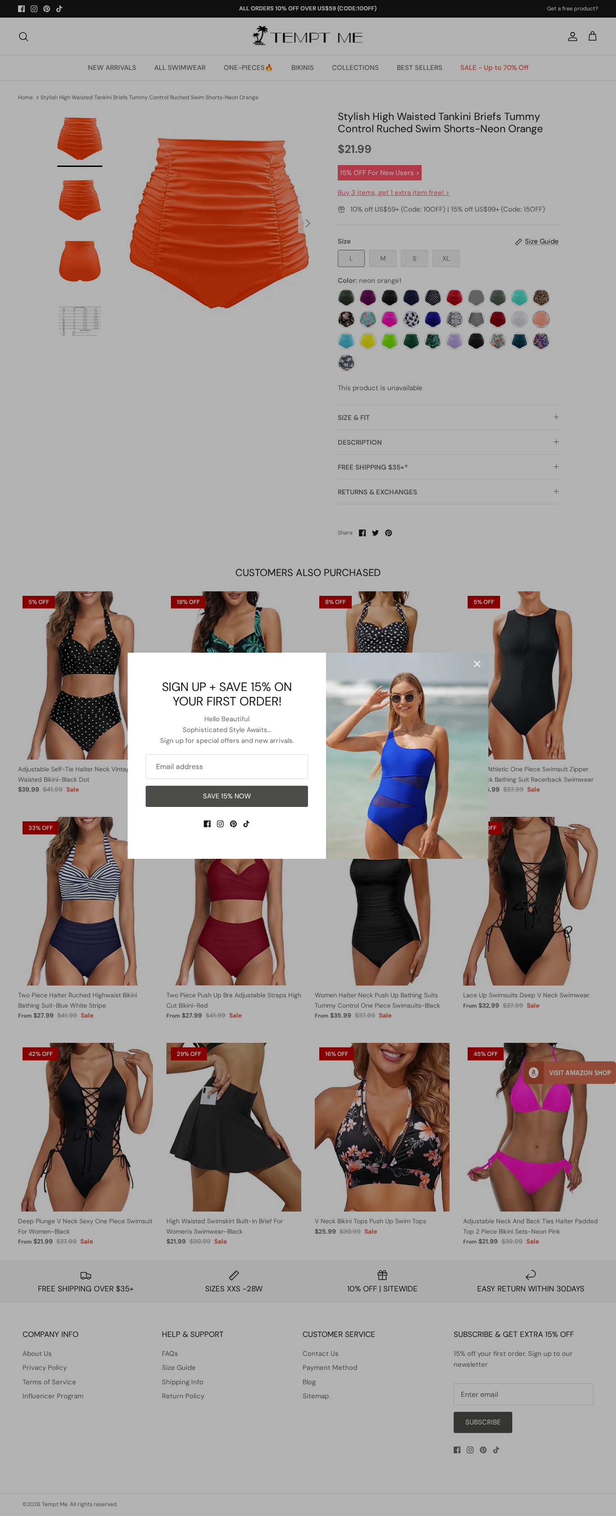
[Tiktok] (246, 823)
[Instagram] (220, 823)
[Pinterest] (233, 823)
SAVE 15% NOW (227, 796)
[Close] (477, 664)
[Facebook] (207, 823)
